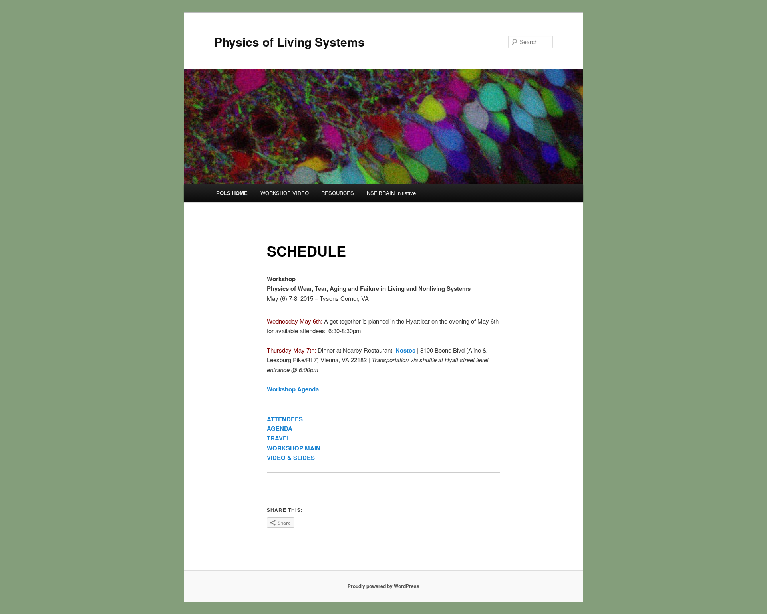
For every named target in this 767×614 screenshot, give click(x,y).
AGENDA (279, 428)
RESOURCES (337, 193)
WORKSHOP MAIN (293, 448)
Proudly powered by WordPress (383, 586)
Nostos (405, 350)
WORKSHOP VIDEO (284, 193)
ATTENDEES (285, 419)
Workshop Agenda (293, 389)
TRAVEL (278, 438)
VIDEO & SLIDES (291, 457)
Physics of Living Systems (289, 41)
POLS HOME (232, 193)
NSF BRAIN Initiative (391, 193)
